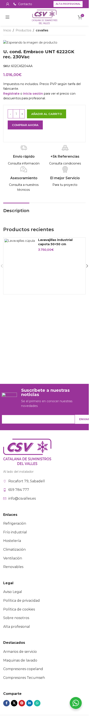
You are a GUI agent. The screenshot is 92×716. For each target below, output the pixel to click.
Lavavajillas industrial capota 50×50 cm (55, 242)
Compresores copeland (23, 669)
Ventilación (12, 558)
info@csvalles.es (22, 498)
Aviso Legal (12, 592)
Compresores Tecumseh (24, 678)
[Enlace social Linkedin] (29, 703)
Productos (23, 30)
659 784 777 (18, 490)
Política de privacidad (21, 601)
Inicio (7, 30)
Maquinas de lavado (20, 660)
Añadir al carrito (46, 114)
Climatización (14, 549)
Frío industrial (15, 532)
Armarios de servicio (20, 652)
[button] (87, 266)
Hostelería (12, 541)
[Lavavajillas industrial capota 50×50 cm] (19, 241)
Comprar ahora (25, 125)
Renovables (13, 567)
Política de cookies (19, 609)
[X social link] (14, 703)
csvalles (42, 30)
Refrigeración (14, 523)
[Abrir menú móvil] (7, 17)
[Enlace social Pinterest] (22, 703)
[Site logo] (44, 17)
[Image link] (27, 451)
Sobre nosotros (16, 618)
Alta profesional (68, 3)
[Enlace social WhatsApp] (37, 703)
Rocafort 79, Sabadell (26, 481)
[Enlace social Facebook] (6, 703)
